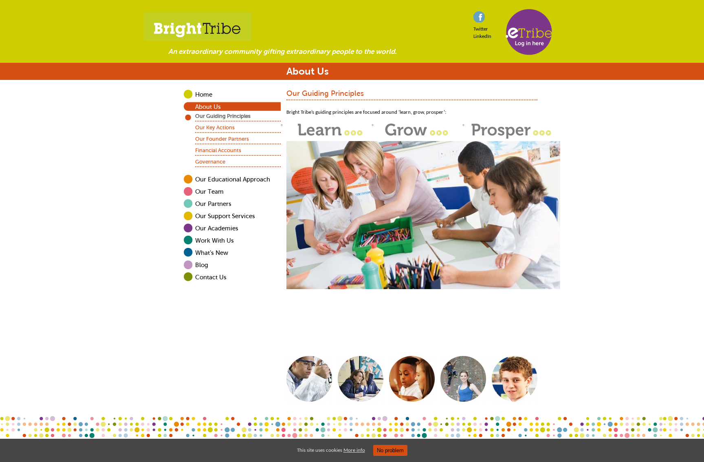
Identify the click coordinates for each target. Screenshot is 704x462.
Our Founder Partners (222, 139)
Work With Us (214, 240)
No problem (390, 450)
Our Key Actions (215, 127)
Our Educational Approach (232, 179)
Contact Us (211, 277)
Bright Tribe (352, 26)
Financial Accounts (218, 150)
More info (354, 450)
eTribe (529, 32)
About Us (208, 107)
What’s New (211, 253)
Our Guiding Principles (223, 116)
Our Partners (213, 204)
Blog (201, 265)
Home (203, 94)
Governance (210, 162)
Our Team (209, 191)
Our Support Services (225, 216)
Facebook (479, 16)
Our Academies (216, 228)
